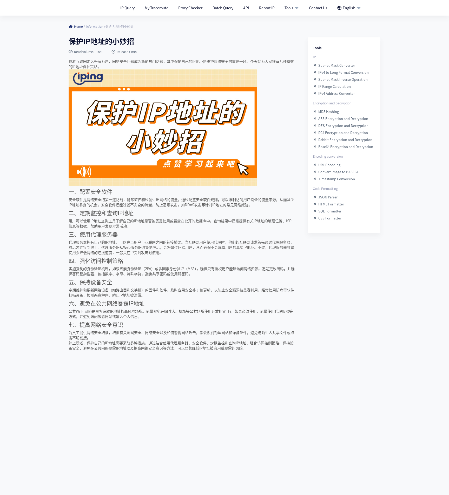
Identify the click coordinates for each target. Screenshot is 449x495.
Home (78, 26)
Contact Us (318, 7)
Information (94, 26)
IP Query (127, 7)
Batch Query (223, 7)
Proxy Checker (190, 7)
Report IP (267, 7)
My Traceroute (156, 7)
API (246, 7)
